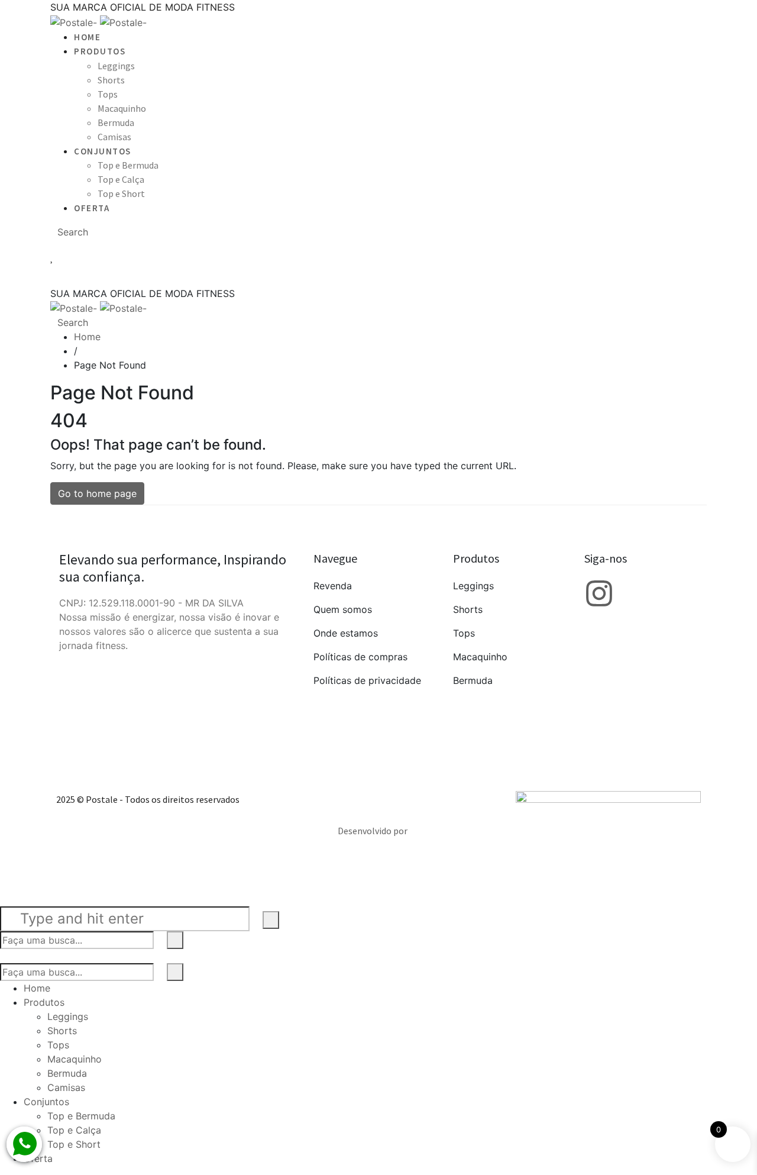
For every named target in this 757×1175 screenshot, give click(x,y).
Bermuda (473, 680)
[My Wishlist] (378, 257)
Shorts (468, 609)
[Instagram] (599, 593)
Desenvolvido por (372, 831)
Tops (464, 633)
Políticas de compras (360, 657)
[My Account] (378, 245)
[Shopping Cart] (378, 274)
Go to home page (97, 493)
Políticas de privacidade (367, 680)
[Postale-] (98, 21)
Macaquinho (480, 657)
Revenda (332, 586)
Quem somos (342, 609)
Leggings (473, 586)
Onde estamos (345, 633)
